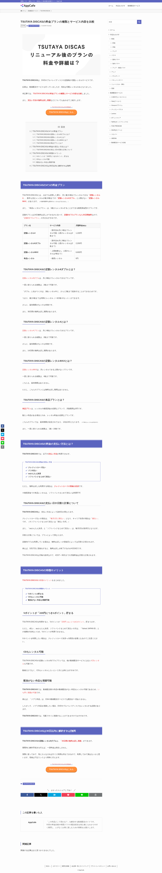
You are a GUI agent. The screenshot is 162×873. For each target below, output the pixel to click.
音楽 (112, 88)
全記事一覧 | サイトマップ (80, 866)
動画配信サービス (116, 93)
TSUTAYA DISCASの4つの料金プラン (48, 131)
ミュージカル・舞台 (117, 84)
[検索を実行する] (139, 22)
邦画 (113, 43)
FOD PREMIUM (116, 126)
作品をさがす (114, 34)
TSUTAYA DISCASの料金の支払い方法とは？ (51, 147)
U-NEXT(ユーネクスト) (118, 97)
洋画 (113, 47)
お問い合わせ (111, 866)
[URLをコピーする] (95, 795)
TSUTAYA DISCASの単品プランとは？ (49, 143)
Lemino (113, 113)
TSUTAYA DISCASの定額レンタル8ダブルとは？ (53, 134)
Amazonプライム (116, 105)
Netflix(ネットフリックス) (119, 122)
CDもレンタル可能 (42, 159)
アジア (114, 51)
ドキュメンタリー (117, 80)
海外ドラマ (116, 63)
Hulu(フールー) (116, 101)
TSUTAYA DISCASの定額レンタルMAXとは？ (52, 140)
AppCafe (32, 822)
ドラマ (113, 55)
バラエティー (115, 76)
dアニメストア (116, 118)
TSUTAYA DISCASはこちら (61, 112)
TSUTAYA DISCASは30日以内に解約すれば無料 (52, 166)
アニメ (113, 72)
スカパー (114, 134)
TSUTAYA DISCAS (34, 25)
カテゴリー (56, 866)
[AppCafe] (28, 5)
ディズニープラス (117, 109)
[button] (27, 795)
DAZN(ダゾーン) (116, 130)
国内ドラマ (116, 59)
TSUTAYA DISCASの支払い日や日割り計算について (54, 150)
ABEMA (114, 138)
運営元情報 (65, 866)
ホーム (112, 30)
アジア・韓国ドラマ (118, 68)
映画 (112, 39)
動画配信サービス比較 (118, 142)
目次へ (48, 866)
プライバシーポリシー (98, 866)
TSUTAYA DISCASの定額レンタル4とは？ (50, 137)
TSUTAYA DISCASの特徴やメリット (47, 153)
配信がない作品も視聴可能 (45, 162)
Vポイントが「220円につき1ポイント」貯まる (52, 156)
